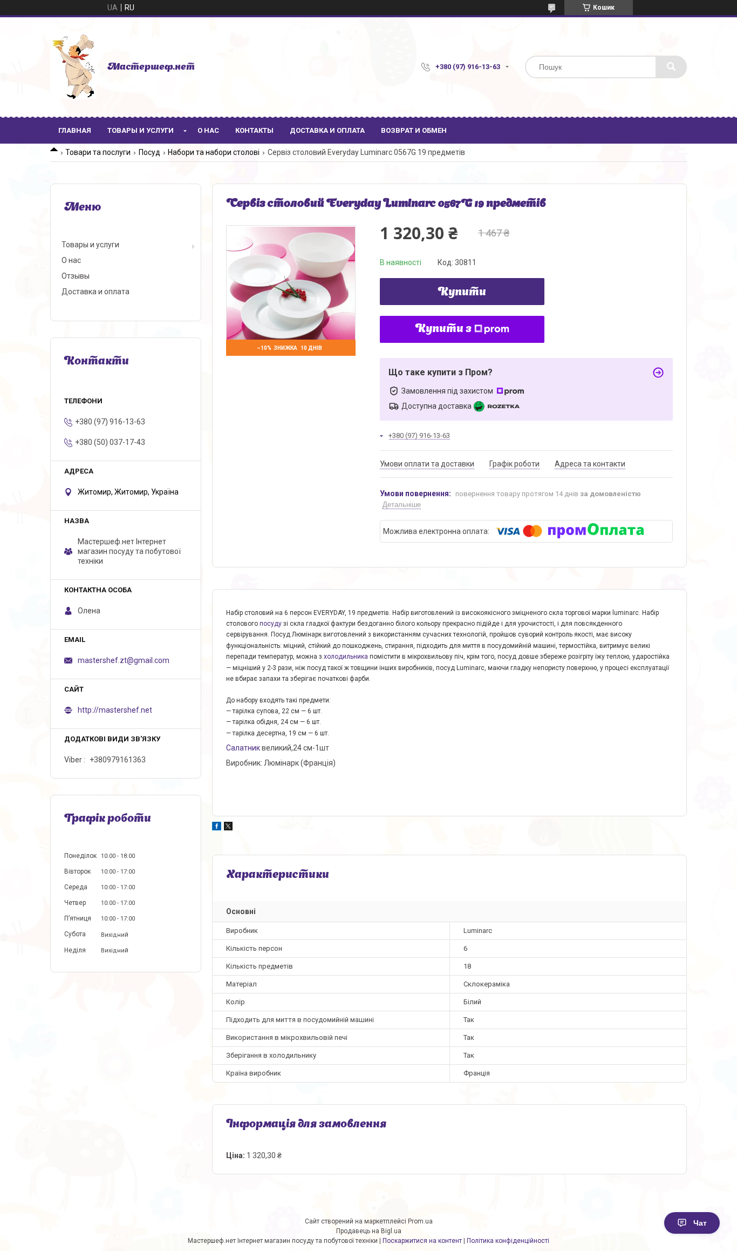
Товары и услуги (140, 130)
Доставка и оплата (327, 130)
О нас (208, 130)
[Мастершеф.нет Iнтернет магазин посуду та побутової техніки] (73, 67)
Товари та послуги (98, 152)
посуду (271, 623)
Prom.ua (420, 1221)
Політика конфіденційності (508, 1241)
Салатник (243, 747)
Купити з (443, 329)
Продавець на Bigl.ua (368, 1231)
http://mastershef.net (115, 710)
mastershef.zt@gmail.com (123, 660)
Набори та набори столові (214, 152)
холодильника (346, 656)
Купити (462, 292)
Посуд (149, 152)
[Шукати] (671, 67)
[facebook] (216, 827)
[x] (228, 827)
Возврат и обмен (414, 130)
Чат (700, 1223)
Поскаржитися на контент (422, 1241)
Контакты (254, 130)
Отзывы (76, 276)
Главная (74, 130)
